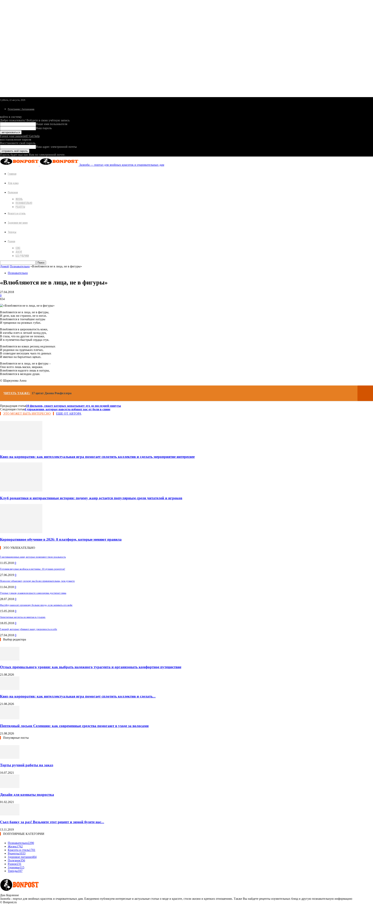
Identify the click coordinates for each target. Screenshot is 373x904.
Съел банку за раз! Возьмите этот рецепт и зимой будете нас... (52, 822)
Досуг (19, 252)
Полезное (13, 192)
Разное (11, 241)
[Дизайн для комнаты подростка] (9, 787)
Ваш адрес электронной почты (56, 146)
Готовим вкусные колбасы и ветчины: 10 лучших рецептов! (32, 568)
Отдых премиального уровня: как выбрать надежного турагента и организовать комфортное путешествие (90, 667)
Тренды (12, 232)
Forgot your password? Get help (20, 136)
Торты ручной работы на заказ (26, 765)
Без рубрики (22, 256)
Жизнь (19, 199)
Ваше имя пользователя (51, 124)
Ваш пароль (44, 128)
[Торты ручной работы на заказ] (9, 757)
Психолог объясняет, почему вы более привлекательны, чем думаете (37, 580)
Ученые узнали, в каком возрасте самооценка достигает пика (33, 593)
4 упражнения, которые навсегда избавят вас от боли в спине (67, 409)
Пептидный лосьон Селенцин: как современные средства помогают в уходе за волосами (74, 726)
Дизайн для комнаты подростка (27, 795)
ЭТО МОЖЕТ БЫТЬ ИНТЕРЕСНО (27, 413)
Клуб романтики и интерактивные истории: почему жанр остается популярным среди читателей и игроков (91, 498)
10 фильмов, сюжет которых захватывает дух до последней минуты (73, 405)
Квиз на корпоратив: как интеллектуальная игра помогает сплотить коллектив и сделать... (78, 696)
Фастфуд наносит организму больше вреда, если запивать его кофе (36, 605)
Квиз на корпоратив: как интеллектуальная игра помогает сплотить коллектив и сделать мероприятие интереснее (97, 457)
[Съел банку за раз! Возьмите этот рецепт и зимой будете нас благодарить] (9, 814)
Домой (4, 266)
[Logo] (20, 164)
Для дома (13, 183)
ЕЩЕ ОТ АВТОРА (68, 413)
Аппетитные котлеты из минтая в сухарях (22, 617)
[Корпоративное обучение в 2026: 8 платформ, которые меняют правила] (21, 532)
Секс (18, 248)
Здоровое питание (18, 222)
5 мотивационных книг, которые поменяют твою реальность (33, 556)
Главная (12, 173)
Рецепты (20, 207)
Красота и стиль (17, 213)
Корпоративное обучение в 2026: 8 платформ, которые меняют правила (61, 539)
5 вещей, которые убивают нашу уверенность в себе (28, 629)
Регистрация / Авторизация (21, 109)
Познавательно (24, 203)
